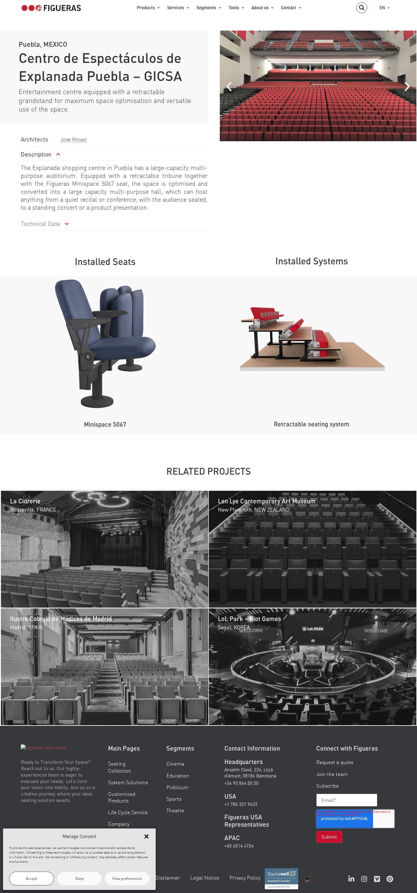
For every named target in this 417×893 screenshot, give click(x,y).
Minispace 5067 (105, 424)
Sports (173, 799)
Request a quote (335, 762)
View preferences (127, 878)
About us (260, 7)
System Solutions (128, 782)
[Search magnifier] (362, 7)
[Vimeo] (377, 879)
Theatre (175, 810)
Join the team (332, 774)
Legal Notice (204, 877)
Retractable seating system (312, 424)
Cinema (175, 764)
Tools (234, 7)
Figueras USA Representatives (246, 821)
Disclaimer (167, 877)
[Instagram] (364, 879)
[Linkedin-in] (351, 879)
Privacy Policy (245, 877)
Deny (79, 878)
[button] (146, 836)
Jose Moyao (73, 139)
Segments (206, 7)
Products (146, 7)
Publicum (177, 787)
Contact (288, 7)
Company (118, 824)
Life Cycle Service (128, 812)
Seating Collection (119, 767)
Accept (31, 878)
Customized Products (121, 797)
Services (175, 7)
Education (177, 775)
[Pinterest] (389, 879)
